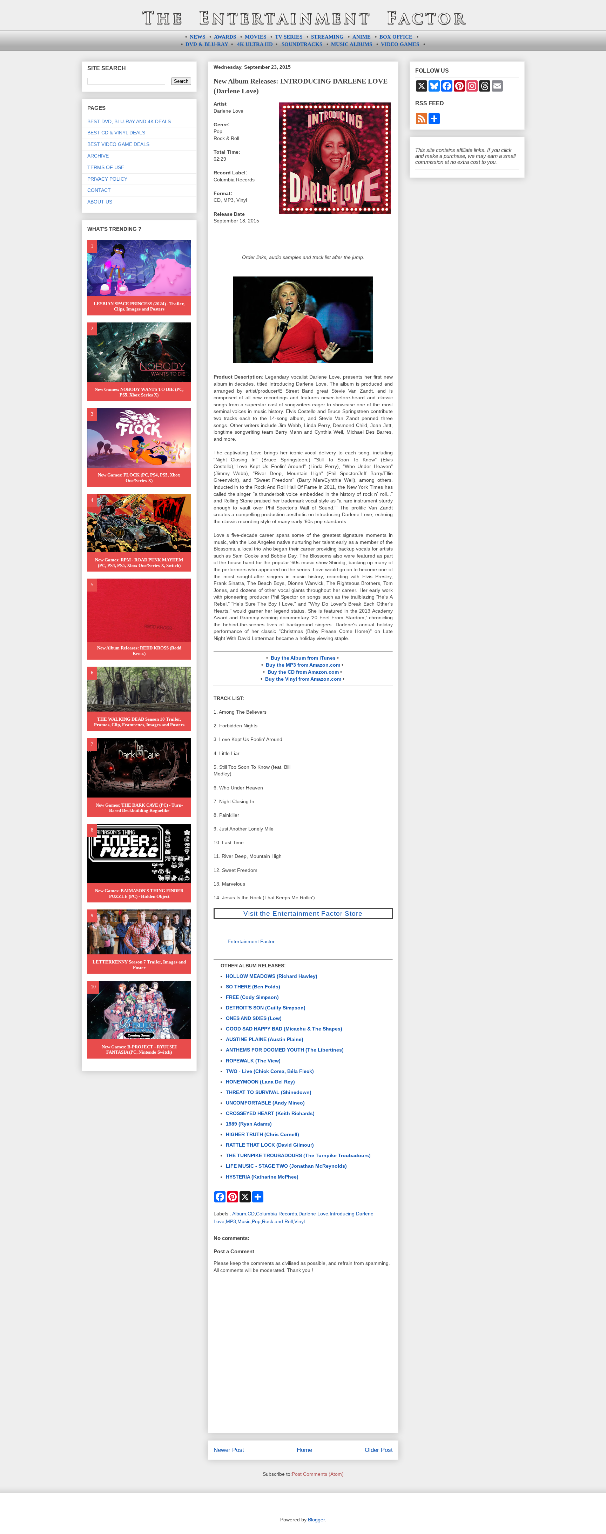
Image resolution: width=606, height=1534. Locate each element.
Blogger (316, 1519)
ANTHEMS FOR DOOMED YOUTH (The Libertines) (285, 1050)
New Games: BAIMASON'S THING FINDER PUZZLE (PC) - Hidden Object (139, 893)
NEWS (197, 37)
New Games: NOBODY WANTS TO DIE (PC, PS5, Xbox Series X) (139, 392)
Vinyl (299, 1221)
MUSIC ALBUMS (351, 44)
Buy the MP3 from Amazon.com (303, 665)
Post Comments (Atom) (318, 1474)
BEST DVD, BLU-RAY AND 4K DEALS (129, 121)
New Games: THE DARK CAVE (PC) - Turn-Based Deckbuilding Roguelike (139, 807)
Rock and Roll (277, 1221)
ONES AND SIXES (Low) (254, 1018)
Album (239, 1213)
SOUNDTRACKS (302, 44)
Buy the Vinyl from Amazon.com (303, 679)
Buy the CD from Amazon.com (303, 672)
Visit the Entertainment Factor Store (303, 913)
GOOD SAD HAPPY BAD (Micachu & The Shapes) (284, 1029)
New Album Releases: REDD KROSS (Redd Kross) (139, 650)
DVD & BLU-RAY (207, 44)
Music (243, 1221)
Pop (256, 1221)
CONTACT (99, 190)
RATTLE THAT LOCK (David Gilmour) (270, 1145)
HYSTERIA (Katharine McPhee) (262, 1177)
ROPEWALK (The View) (253, 1060)
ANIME (361, 37)
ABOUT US (99, 202)
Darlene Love (313, 1213)
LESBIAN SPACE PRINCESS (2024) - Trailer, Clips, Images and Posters (139, 306)
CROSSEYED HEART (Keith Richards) (270, 1113)
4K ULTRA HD (255, 44)
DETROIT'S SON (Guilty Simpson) (265, 1008)
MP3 (231, 1221)
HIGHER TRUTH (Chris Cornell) (262, 1134)
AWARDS (225, 37)
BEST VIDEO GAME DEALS (118, 144)
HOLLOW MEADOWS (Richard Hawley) (271, 976)
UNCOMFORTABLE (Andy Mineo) (265, 1103)
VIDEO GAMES (400, 44)
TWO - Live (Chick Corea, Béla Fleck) (270, 1071)
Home (304, 1450)
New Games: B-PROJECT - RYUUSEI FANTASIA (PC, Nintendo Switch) (139, 1049)
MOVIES (255, 37)
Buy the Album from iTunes (303, 658)
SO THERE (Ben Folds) (253, 986)
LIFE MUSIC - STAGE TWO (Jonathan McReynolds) (286, 1166)
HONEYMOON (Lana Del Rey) (260, 1082)
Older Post (379, 1450)
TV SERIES (288, 37)
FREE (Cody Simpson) (252, 997)
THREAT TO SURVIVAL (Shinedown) (268, 1092)
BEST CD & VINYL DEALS (116, 132)
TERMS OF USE (105, 167)
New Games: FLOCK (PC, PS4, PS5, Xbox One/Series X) (139, 477)
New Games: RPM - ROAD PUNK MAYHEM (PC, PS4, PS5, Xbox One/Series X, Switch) (139, 562)
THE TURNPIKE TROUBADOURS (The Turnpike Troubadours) (298, 1155)
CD (251, 1213)
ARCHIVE (98, 156)
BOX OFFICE (395, 37)
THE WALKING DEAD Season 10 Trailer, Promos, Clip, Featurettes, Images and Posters (139, 721)
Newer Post (229, 1450)
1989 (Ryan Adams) (249, 1124)
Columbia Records (276, 1213)
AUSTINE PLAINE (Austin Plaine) (264, 1039)
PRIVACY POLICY (107, 179)
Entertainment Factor (251, 941)
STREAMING (327, 37)
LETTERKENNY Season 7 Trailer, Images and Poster (139, 964)
